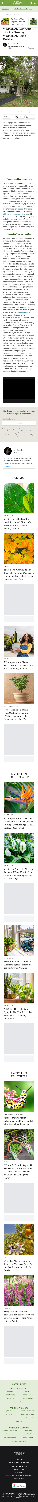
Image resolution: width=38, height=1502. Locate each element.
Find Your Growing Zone (10, 1430)
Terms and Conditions (19, 1466)
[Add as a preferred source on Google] (19, 1485)
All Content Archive (19, 1402)
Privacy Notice (25, 431)
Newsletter (31, 117)
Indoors (26, 194)
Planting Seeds (28, 1430)
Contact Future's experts (19, 1463)
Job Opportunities (28, 1398)
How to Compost (28, 1437)
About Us (10, 1391)
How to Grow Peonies (28, 1418)
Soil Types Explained (10, 1437)
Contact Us (28, 1391)
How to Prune (10, 1434)
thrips (32, 335)
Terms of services (23, 429)
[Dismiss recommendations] (35, 15)
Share (7, 117)
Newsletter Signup (10, 1394)
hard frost (24, 312)
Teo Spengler (14, 44)
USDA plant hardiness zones (14, 214)
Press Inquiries (10, 1398)
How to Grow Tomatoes (28, 1410)
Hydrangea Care (10, 1410)
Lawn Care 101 (28, 1434)
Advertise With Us (28, 1394)
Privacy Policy (19, 1469)
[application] (19, 388)
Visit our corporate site (26, 1495)
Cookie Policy (19, 1472)
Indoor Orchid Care (10, 1414)
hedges (20, 209)
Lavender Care (10, 1418)
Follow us (21, 117)
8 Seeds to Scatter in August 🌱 (23, 9)
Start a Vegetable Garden (19, 1441)
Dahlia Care (19, 1421)
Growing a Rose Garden (28, 1414)
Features (31, 48)
